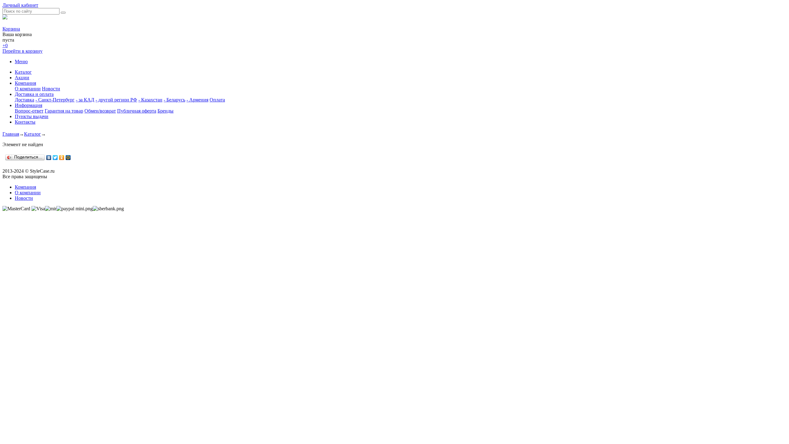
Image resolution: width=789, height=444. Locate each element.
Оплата (217, 99)
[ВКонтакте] (49, 158)
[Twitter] (55, 158)
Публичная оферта (136, 110)
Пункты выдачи (31, 116)
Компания (25, 83)
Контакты (25, 122)
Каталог (23, 72)
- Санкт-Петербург (55, 99)
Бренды (165, 110)
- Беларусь (174, 99)
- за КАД (85, 99)
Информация (28, 105)
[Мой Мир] (68, 158)
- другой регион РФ (116, 99)
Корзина (11, 28)
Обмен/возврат (100, 110)
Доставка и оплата (34, 94)
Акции (22, 77)
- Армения (197, 99)
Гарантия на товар (64, 110)
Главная (10, 134)
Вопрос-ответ (29, 110)
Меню (21, 61)
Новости (51, 88)
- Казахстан (150, 99)
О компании (28, 88)
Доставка (24, 99)
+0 (5, 45)
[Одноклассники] (62, 158)
